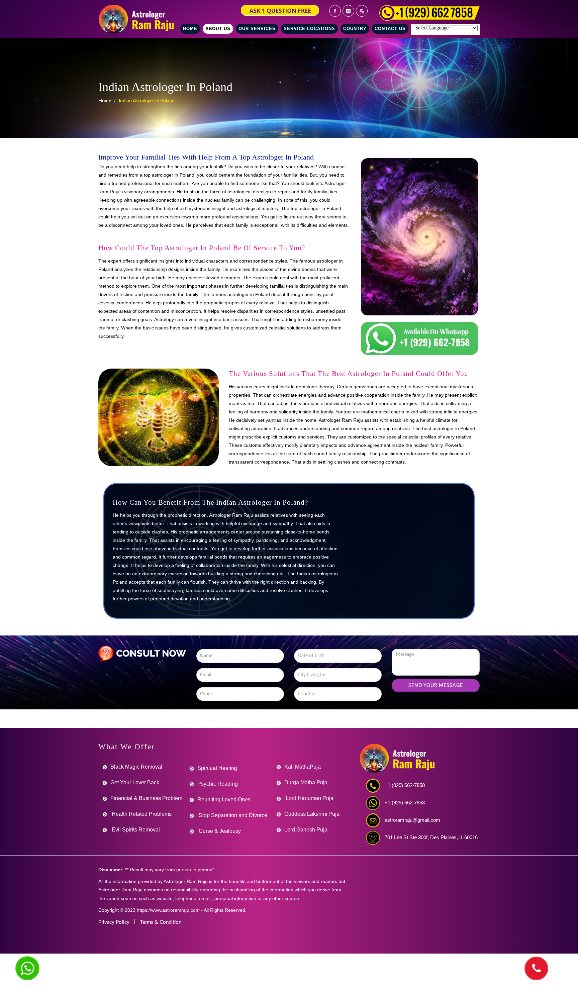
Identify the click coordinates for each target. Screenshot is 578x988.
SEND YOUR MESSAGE (435, 685)
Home (104, 101)
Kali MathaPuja (302, 767)
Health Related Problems (141, 814)
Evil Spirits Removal (135, 829)
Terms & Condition (160, 922)
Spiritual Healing (217, 768)
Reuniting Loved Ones (224, 799)
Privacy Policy (113, 922)
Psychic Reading (217, 784)
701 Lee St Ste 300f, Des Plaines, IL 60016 (431, 837)
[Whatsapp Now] (27, 968)
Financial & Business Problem (146, 798)
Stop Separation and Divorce (232, 815)
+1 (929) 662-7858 (405, 785)
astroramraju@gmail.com (412, 820)
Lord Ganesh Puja (305, 829)
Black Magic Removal (136, 767)
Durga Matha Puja (305, 782)
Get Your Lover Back (134, 782)
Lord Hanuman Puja (308, 798)
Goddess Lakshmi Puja (312, 814)
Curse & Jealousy (219, 831)
